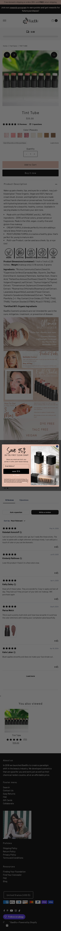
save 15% (16, 471)
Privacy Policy (24, 482)
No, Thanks (16, 475)
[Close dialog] (57, 446)
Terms (5, 483)
